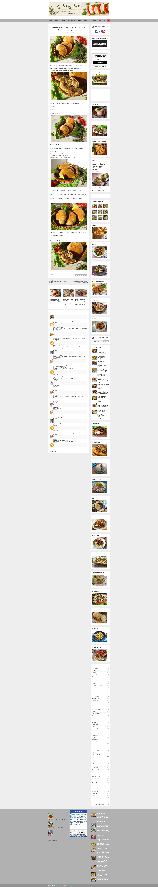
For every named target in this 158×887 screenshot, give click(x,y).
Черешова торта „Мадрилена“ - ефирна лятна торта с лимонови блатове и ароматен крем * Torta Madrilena (103, 838)
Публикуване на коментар (55, 451)
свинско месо (100, 767)
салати (100, 765)
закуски (100, 726)
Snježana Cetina (56, 327)
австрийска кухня (100, 689)
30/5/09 (54, 434)
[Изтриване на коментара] (56, 322)
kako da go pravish (73, 338)
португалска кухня (100, 754)
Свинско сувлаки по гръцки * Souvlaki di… (76, 817)
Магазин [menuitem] (51, 20)
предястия (100, 756)
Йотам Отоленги (100, 676)
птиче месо (100, 758)
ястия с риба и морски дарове (100, 804)
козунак (100, 730)
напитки (100, 737)
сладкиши (100, 771)
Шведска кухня (100, 687)
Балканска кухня (100, 670)
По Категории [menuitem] (102, 20)
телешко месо (100, 782)
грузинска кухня (100, 713)
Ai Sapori (50, 821)
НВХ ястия (100, 681)
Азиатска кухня (100, 668)
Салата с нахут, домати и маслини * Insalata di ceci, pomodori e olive (103, 392)
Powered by (97, 66)
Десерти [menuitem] (85, 20)
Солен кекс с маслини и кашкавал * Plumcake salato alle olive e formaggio (103, 386)
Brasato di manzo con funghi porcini (55, 827)
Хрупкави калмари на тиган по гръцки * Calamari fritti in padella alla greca (102, 380)
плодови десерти (100, 750)
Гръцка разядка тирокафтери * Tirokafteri (101, 357)
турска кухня (100, 789)
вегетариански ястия (100, 709)
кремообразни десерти (100, 733)
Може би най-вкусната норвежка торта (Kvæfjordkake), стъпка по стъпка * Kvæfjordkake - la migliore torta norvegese (102, 414)
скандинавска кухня (100, 769)
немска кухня (100, 739)
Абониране (100, 62)
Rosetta (55, 385)
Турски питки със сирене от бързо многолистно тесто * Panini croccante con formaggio (102, 399)
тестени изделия (100, 784)
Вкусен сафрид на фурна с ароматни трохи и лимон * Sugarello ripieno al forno (103, 825)
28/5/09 (54, 322)
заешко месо (100, 724)
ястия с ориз (100, 800)
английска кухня (100, 696)
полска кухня (100, 752)
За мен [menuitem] (56, 20)
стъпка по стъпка (100, 776)
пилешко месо (100, 746)
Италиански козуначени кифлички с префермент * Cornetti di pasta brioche (103, 351)
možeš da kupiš (82, 338)
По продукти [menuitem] (93, 20)
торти (100, 787)
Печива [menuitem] (79, 20)
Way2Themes (57, 885)
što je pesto (66, 338)
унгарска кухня (100, 791)
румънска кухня (100, 761)
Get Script (74, 836)
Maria (54, 337)
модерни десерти (100, 735)
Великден (100, 672)
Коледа (100, 679)
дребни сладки (100, 720)
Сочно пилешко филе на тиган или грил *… (77, 814)
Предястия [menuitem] (63, 20)
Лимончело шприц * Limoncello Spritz (76, 833)
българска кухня (100, 707)
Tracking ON (82, 836)
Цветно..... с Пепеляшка (53, 829)
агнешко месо (100, 692)
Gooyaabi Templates (70, 885)
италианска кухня (100, 728)
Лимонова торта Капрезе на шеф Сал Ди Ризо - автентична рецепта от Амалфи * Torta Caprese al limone (103, 851)
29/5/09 (54, 402)
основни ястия (100, 743)
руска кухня (100, 763)
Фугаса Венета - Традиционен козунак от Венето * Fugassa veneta (102, 405)
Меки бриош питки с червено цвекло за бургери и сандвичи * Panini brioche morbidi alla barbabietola (55, 300)
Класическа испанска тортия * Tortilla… (76, 835)
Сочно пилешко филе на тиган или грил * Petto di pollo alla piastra (102, 874)
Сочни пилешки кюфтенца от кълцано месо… (78, 822)
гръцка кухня (100, 715)
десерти (100, 717)
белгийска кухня (100, 702)
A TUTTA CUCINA (51, 813)
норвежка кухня (100, 741)
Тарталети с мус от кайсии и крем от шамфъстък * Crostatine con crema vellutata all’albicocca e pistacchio (100, 166)
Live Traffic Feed (78, 811)
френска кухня (100, 793)
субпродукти (100, 778)
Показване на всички (52, 840)
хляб (52, 274)
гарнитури (100, 711)
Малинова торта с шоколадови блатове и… (77, 826)
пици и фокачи (100, 748)
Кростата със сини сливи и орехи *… (78, 820)
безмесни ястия (100, 700)
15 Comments (71, 32)
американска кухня (100, 694)
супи (100, 780)
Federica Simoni (56, 319)
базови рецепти (100, 698)
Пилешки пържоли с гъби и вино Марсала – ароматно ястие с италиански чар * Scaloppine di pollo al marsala (103, 831)
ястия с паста (100, 802)
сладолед (100, 774)
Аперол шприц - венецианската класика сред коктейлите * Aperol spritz (102, 364)
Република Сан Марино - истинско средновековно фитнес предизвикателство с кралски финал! (57, 837)
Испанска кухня (100, 674)
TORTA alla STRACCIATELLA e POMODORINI (57, 819)
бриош (100, 705)
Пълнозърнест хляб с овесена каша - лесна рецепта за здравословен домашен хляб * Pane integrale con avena (103, 868)
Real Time (78, 836)
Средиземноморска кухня (100, 685)
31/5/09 (54, 450)
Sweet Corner (56, 355)
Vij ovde (78, 416)
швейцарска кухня (100, 797)
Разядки (100, 683)
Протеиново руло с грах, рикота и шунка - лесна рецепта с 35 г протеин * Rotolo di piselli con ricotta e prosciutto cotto (102, 372)
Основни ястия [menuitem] (71, 20)
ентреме (100, 722)
